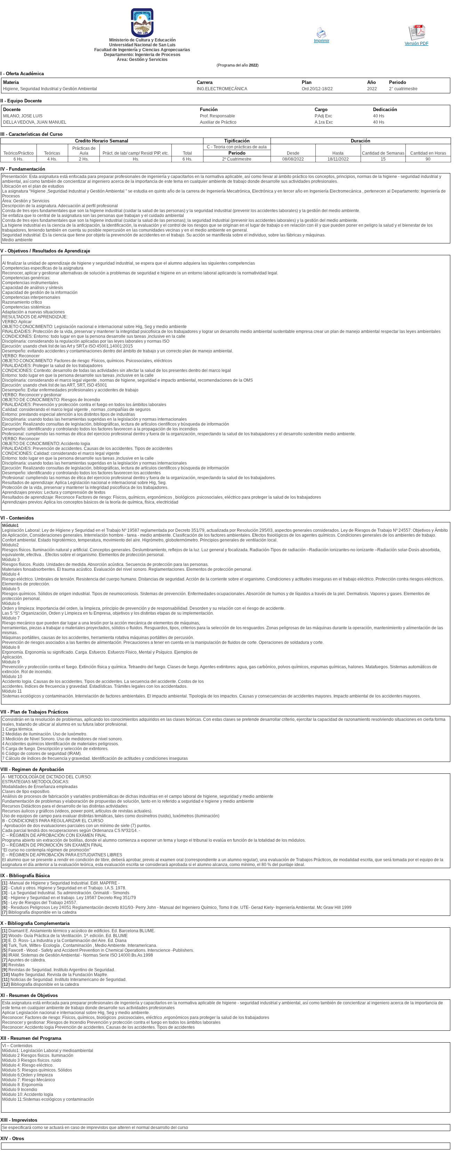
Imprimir (321, 40)
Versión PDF (416, 43)
